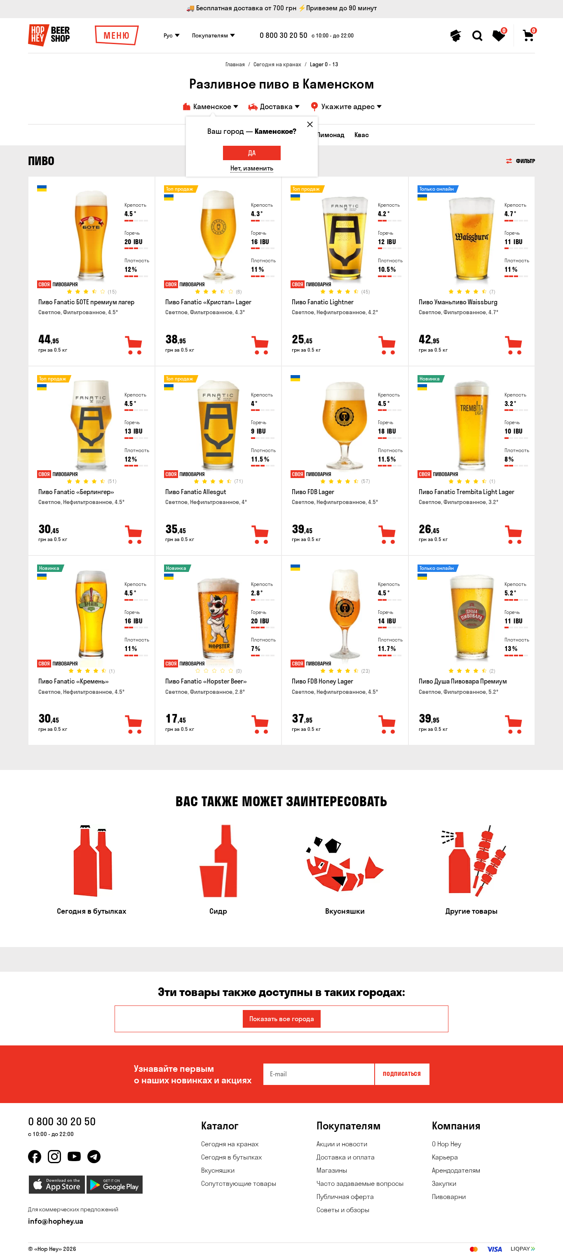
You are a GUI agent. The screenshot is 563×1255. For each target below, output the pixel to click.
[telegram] (94, 1156)
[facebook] (34, 1156)
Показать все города (281, 1019)
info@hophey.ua (55, 1221)
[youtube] (74, 1156)
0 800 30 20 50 (283, 35)
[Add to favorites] (134, 346)
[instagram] (54, 1156)
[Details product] (91, 239)
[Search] (477, 35)
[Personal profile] (455, 35)
